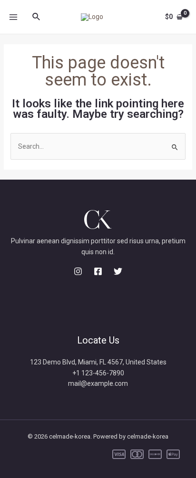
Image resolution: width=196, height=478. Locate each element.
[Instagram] (78, 271)
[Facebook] (98, 271)
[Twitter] (118, 271)
